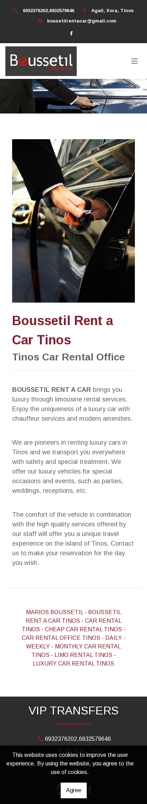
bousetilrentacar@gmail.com (81, 21)
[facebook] (71, 33)
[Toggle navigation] (134, 61)
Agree (73, 790)
